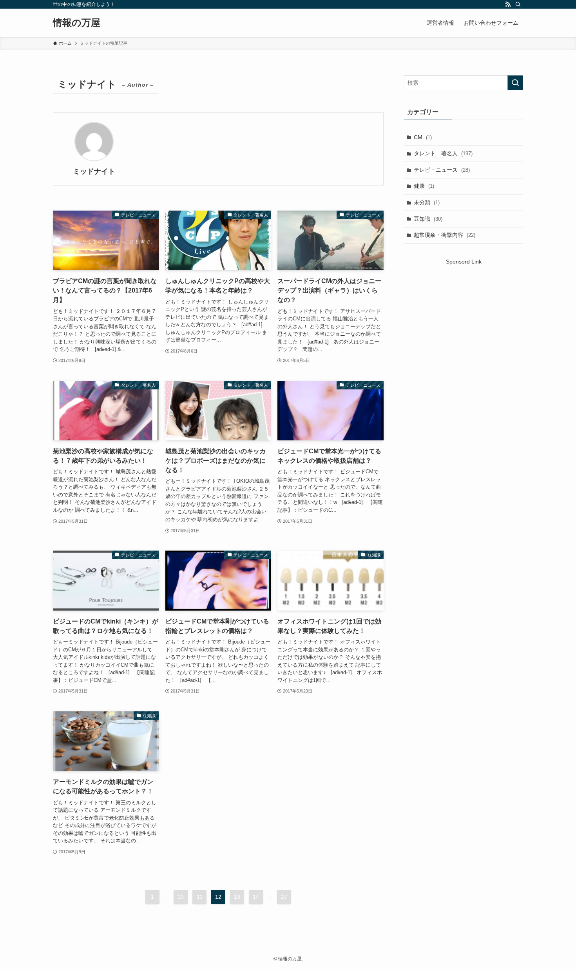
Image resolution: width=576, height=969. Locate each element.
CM (423, 137)
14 (256, 897)
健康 (424, 186)
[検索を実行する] (515, 82)
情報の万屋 (76, 22)
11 (200, 897)
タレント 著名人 (443, 153)
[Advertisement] (463, 333)
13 (237, 897)
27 (284, 897)
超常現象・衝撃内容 (444, 235)
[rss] (508, 4)
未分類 (427, 202)
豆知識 (428, 219)
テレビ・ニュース (442, 170)
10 (181, 897)
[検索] (518, 4)
